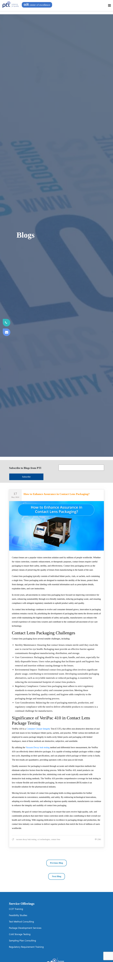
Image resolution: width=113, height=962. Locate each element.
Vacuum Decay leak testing (37, 747)
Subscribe (26, 477)
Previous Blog (56, 863)
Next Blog (56, 876)
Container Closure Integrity (38, 729)
